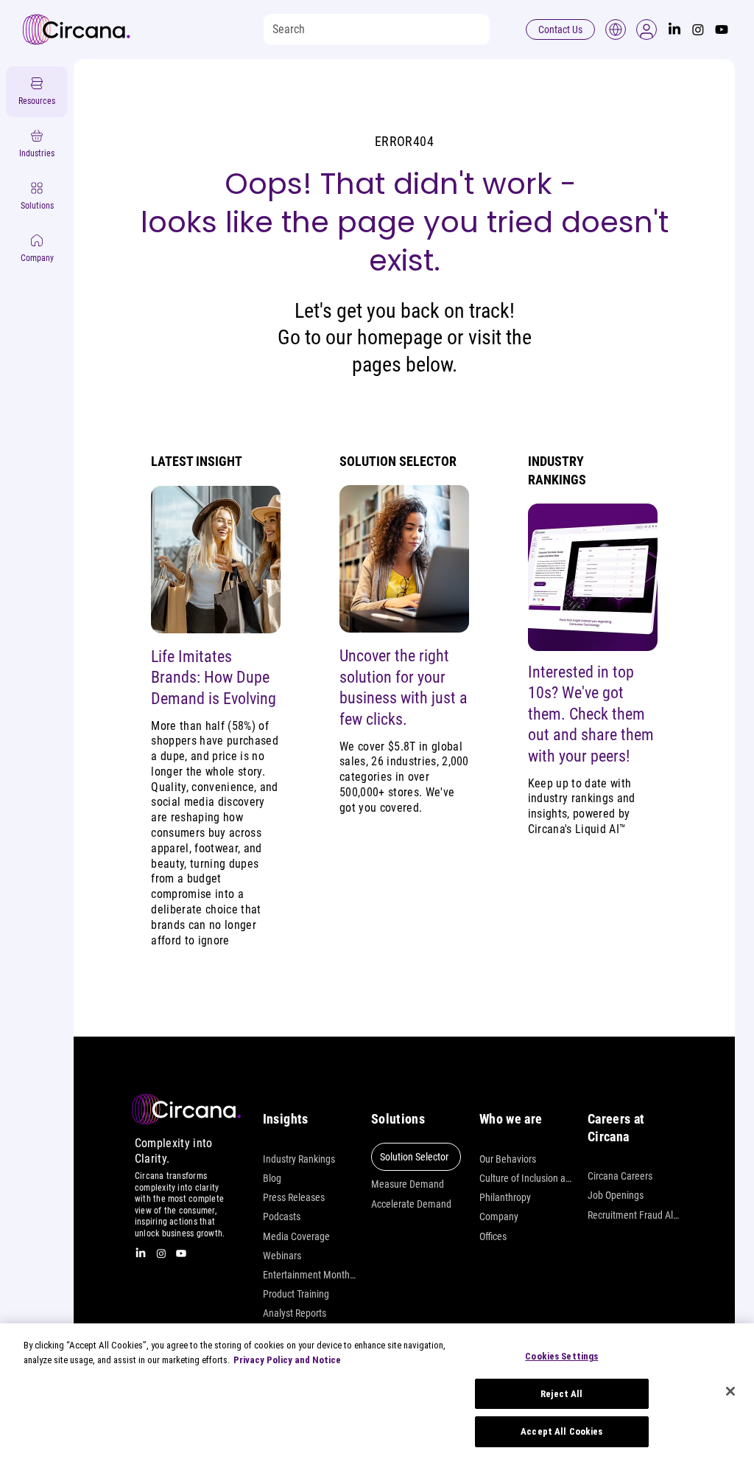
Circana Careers (620, 1176)
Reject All (561, 1393)
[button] (646, 29)
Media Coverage (296, 1236)
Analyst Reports (294, 1313)
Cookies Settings (561, 1356)
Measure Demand (407, 1184)
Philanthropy (505, 1197)
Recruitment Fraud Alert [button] (634, 1215)
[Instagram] (698, 29)
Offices (493, 1236)
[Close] (730, 1391)
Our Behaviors (507, 1159)
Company (498, 1216)
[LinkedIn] (674, 29)
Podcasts (281, 1216)
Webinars (282, 1255)
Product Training (296, 1294)
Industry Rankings (299, 1159)
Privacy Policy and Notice (287, 1359)
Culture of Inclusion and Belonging (526, 1178)
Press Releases (294, 1197)
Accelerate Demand (411, 1204)
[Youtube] (721, 29)
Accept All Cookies (561, 1431)
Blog (272, 1178)
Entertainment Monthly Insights (309, 1275)
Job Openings (616, 1195)
